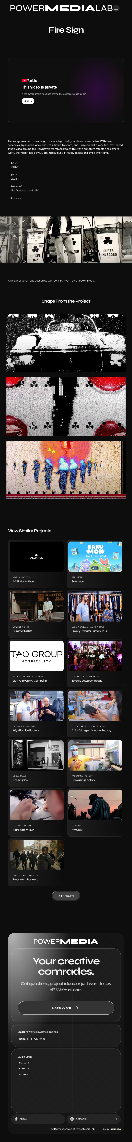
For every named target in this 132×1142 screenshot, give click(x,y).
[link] (61, 8)
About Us (23, 1068)
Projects (23, 1062)
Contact (23, 1074)
